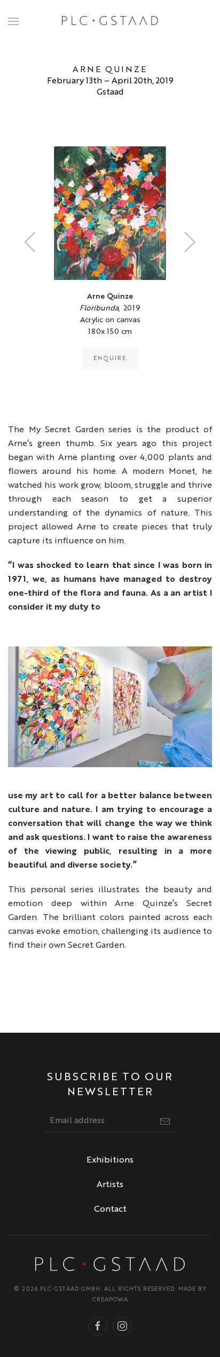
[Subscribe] (165, 1121)
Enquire (110, 359)
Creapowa (110, 1300)
